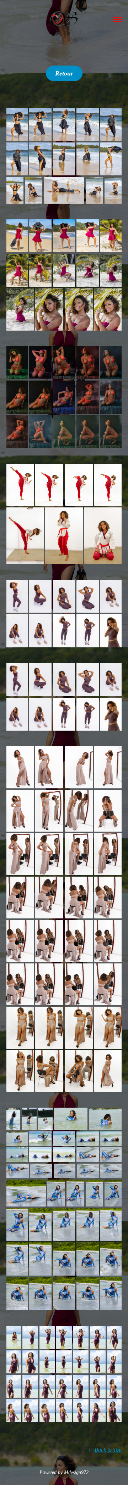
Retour (64, 73)
